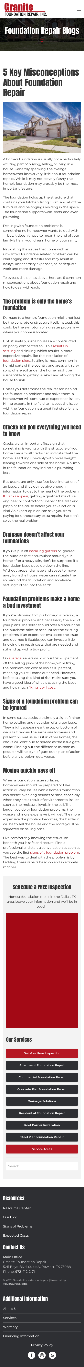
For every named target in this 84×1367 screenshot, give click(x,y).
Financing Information (21, 1336)
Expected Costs (16, 1235)
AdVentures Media (15, 1283)
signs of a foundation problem (54, 852)
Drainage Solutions (42, 1101)
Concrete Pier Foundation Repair (42, 1089)
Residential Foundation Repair (42, 1113)
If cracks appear (15, 496)
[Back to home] (25, 9)
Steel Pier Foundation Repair (42, 1137)
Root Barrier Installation (42, 1125)
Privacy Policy (42, 1345)
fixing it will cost (42, 687)
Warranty (10, 1327)
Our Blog (10, 1217)
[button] (79, 9)
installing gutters (43, 551)
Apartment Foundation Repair (42, 1065)
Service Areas (42, 1149)
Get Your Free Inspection (42, 1053)
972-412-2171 (25, 1272)
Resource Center (17, 1208)
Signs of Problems (17, 1226)
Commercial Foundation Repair (42, 1077)
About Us (10, 1309)
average (15, 658)
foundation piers (16, 361)
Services (10, 1318)
